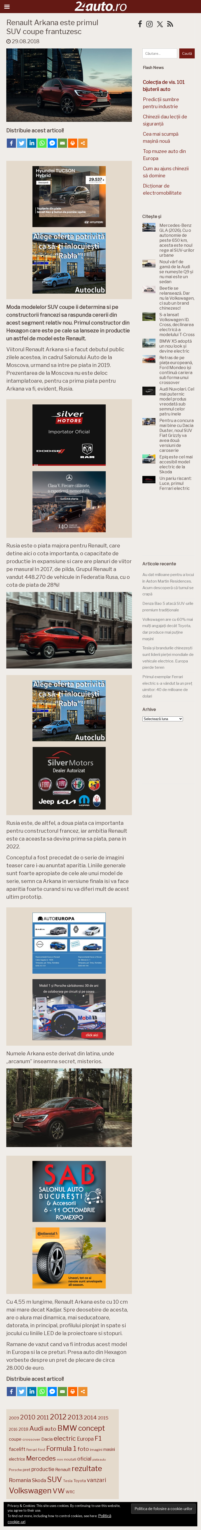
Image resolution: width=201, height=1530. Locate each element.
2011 (43, 1417)
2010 (28, 1417)
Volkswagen (30, 1490)
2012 (58, 1417)
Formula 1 (61, 1448)
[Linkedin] (31, 143)
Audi (36, 1428)
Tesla (67, 1481)
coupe (15, 1439)
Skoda (39, 1480)
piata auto (99, 1459)
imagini (96, 1449)
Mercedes (41, 1458)
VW (59, 1491)
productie (42, 1469)
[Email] (62, 143)
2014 (90, 1417)
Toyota (80, 1480)
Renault (63, 1469)
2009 (14, 1418)
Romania (20, 1480)
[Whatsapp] (42, 143)
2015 (103, 1418)
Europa (85, 1439)
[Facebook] (11, 143)
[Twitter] (21, 143)
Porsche (15, 1470)
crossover (31, 1439)
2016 (13, 1429)
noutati (70, 1459)
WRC (70, 1492)
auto (50, 1428)
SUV (54, 1479)
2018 (23, 1429)
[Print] (72, 143)
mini (60, 1459)
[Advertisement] (171, 526)
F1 (98, 1438)
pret (26, 1469)
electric (65, 1438)
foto (83, 1449)
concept (91, 1428)
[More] (82, 143)
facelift (17, 1449)
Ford (41, 1450)
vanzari (96, 1480)
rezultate (87, 1468)
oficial (84, 1459)
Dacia (47, 1439)
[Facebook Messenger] (52, 143)
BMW (67, 1428)
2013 (75, 1417)
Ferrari (31, 1449)
